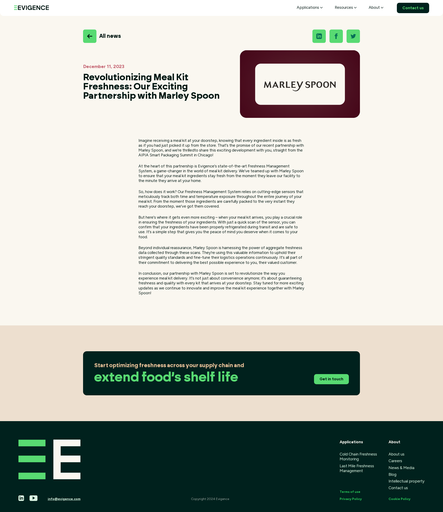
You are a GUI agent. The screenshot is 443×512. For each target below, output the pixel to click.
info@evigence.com (64, 499)
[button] (309, 7)
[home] (31, 7)
